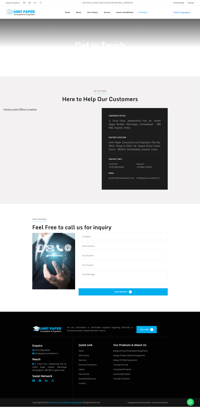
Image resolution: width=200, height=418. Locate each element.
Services (82, 360)
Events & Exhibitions (124, 12)
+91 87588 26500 (116, 167)
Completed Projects (122, 369)
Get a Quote (84, 374)
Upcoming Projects (121, 374)
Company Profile (120, 364)
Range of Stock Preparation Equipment (130, 350)
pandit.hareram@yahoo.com (121, 178)
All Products (84, 355)
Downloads (178, 2)
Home (67, 12)
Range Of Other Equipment (125, 360)
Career (190, 2)
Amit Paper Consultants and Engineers (65, 402)
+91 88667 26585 (144, 167)
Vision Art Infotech (159, 402)
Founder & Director (121, 378)
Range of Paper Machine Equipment (129, 355)
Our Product (92, 12)
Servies (107, 12)
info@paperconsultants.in (148, 178)
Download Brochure (87, 378)
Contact (143, 12)
